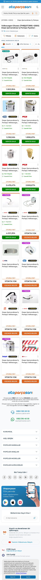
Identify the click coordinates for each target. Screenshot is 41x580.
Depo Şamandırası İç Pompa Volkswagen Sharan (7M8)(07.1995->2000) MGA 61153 (30, 169)
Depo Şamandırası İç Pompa (27, 20)
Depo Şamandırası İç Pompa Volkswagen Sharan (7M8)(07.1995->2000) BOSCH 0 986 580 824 (10, 217)
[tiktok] (36, 477)
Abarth (8, 44)
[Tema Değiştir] (37, 7)
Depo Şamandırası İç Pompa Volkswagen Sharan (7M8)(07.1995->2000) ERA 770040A (30, 265)
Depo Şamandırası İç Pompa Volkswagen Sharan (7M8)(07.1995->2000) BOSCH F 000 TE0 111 (30, 217)
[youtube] (25, 477)
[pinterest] (31, 477)
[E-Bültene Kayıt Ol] (34, 518)
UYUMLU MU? (10, 86)
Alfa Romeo (24, 44)
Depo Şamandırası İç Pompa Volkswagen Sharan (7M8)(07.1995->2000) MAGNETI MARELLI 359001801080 (10, 121)
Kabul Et (12, 577)
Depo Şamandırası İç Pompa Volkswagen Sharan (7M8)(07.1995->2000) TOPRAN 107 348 (10, 169)
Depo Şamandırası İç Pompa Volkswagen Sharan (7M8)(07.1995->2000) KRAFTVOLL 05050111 (30, 73)
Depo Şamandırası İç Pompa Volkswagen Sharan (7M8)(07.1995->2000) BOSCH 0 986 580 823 (30, 313)
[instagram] (15, 477)
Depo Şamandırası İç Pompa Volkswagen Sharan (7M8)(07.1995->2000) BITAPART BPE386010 (30, 361)
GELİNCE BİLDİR (30, 237)
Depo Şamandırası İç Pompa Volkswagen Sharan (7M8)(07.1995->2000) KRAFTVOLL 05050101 (10, 73)
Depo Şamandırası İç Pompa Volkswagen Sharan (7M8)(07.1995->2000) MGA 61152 (30, 121)
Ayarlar (28, 577)
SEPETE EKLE (10, 93)
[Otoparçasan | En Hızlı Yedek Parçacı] (20, 7)
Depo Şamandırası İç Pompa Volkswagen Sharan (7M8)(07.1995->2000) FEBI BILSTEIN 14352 (10, 313)
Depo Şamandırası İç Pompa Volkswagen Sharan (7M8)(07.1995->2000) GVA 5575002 (10, 265)
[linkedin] (20, 477)
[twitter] (9, 477)
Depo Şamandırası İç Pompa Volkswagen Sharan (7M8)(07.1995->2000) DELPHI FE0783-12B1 (10, 361)
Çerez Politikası (21, 573)
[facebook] (4, 477)
